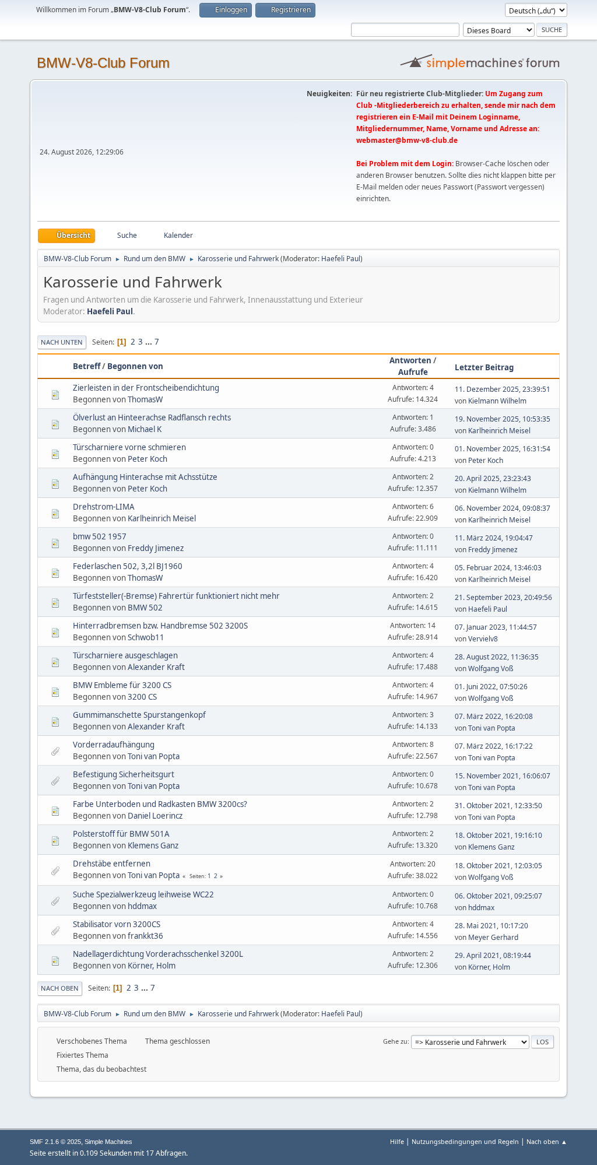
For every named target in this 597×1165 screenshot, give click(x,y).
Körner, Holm (151, 965)
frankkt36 (145, 936)
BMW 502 (145, 607)
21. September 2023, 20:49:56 (503, 597)
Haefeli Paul (340, 259)
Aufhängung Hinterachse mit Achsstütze (145, 477)
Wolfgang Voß (491, 668)
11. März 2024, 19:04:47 (494, 538)
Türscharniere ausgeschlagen (125, 655)
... (149, 341)
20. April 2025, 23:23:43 (493, 478)
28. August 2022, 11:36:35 (497, 657)
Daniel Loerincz (155, 815)
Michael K (144, 429)
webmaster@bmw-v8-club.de (407, 140)
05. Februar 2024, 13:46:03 (498, 568)
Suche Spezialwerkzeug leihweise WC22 (143, 894)
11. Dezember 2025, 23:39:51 (502, 389)
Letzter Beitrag (484, 367)
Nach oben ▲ (546, 1141)
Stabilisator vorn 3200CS (116, 924)
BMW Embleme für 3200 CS (122, 685)
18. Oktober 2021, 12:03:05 (498, 866)
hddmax (142, 906)
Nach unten (62, 342)
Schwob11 (146, 637)
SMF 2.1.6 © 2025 (55, 1141)
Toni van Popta (491, 728)
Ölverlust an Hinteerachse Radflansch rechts (152, 417)
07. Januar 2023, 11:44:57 (496, 627)
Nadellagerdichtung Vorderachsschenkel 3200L (158, 954)
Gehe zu (395, 1041)
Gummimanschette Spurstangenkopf (139, 715)
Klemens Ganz (153, 845)
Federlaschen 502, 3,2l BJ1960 (127, 566)
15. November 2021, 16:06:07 (502, 776)
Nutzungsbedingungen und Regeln (465, 1141)
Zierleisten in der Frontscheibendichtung (146, 388)
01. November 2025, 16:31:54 (502, 449)
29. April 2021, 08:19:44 (493, 955)
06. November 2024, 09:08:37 (502, 508)
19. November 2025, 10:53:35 (502, 419)
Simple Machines (108, 1141)
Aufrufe (413, 372)
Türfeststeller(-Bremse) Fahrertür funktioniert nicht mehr (176, 596)
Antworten (410, 360)
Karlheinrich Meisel (499, 431)
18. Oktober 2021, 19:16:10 (498, 835)
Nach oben (60, 988)
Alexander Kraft (156, 667)
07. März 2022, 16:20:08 (494, 716)
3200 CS (142, 697)
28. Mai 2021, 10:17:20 (491, 926)
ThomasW (145, 399)
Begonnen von (135, 366)
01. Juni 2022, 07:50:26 (491, 687)
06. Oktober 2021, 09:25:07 (498, 896)
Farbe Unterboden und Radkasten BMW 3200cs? (160, 804)
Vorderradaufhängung (113, 744)
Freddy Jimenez (156, 548)
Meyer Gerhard (493, 937)
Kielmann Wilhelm (497, 401)
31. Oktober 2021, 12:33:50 (498, 805)
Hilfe (397, 1141)
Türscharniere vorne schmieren (129, 447)
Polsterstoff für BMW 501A (121, 834)
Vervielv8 (483, 639)
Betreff (86, 366)
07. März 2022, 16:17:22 (494, 746)
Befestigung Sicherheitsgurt (123, 774)
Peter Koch (147, 459)
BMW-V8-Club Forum (103, 63)
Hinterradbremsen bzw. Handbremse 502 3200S (160, 625)
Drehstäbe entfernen (111, 863)
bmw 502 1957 (100, 536)
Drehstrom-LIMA (104, 506)
